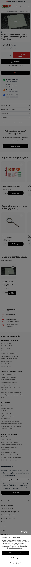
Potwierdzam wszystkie (15, 553)
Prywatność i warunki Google (14, 548)
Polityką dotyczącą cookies (17, 541)
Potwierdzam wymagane (15, 558)
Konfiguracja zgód (15, 563)
